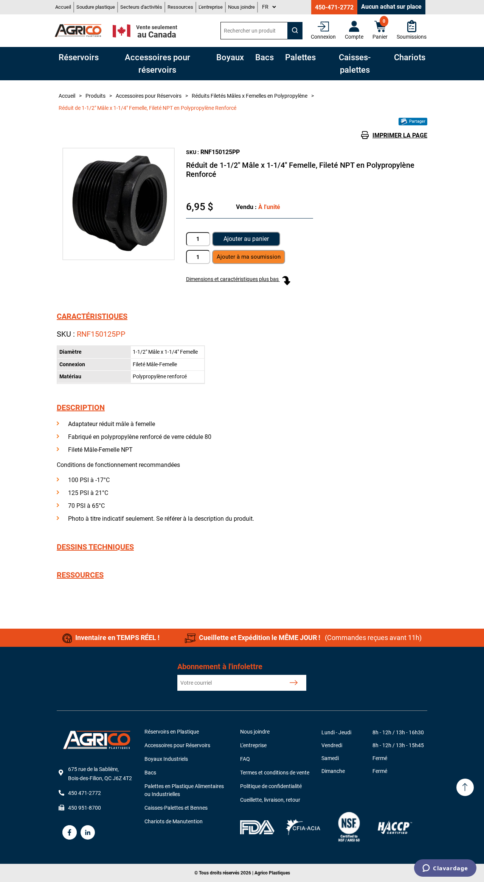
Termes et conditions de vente (274, 773)
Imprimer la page (399, 135)
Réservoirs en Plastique (171, 732)
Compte (354, 37)
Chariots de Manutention (173, 821)
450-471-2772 (334, 7)
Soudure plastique (95, 7)
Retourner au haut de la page (465, 787)
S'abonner (294, 683)
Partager (416, 121)
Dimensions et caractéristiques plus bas (233, 279)
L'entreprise (211, 7)
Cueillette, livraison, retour (270, 800)
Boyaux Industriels (166, 759)
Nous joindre (241, 7)
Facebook (69, 832)
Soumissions (412, 37)
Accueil (63, 7)
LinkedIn (88, 832)
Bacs (150, 773)
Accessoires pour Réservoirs (177, 745)
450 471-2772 (84, 793)
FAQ (245, 759)
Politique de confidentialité (271, 786)
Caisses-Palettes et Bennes (176, 808)
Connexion (323, 37)
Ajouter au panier (246, 238)
